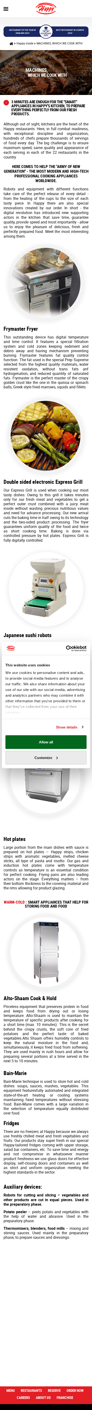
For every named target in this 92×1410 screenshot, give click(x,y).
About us (43, 1397)
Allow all (46, 742)
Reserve (54, 1390)
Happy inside (25, 43)
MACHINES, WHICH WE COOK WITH (60, 43)
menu (10, 1390)
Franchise (65, 1397)
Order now (75, 1390)
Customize (43, 757)
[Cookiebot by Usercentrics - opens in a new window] (66, 648)
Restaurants (31, 1390)
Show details (66, 727)
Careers (23, 1397)
